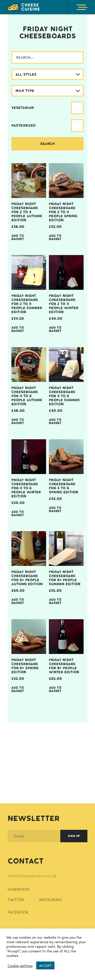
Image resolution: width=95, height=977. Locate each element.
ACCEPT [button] (45, 965)
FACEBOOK (18, 912)
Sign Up (74, 836)
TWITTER (16, 899)
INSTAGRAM (50, 899)
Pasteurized (23, 125)
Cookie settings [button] (20, 965)
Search (47, 143)
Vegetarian (22, 107)
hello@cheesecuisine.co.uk (32, 876)
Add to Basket (17, 237)
